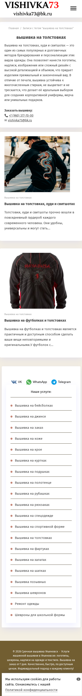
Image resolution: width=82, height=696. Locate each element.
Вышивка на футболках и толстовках (35, 320)
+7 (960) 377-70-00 (21, 115)
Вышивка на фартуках (32, 549)
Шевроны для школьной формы (40, 615)
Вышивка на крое (28, 450)
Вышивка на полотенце (33, 483)
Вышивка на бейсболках (34, 405)
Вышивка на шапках (30, 571)
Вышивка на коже (28, 439)
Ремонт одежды (27, 604)
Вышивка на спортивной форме (40, 527)
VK (20, 382)
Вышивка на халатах (30, 560)
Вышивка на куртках (30, 460)
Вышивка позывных (30, 582)
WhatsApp (40, 382)
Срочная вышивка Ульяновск (31, 9)
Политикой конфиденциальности (31, 690)
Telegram (64, 382)
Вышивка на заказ (29, 428)
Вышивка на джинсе (30, 416)
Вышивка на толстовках (17, 197)
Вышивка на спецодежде (34, 516)
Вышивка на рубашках (32, 494)
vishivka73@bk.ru (20, 120)
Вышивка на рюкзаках (32, 505)
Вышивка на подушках (32, 472)
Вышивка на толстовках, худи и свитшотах (39, 204)
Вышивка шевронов (30, 593)
